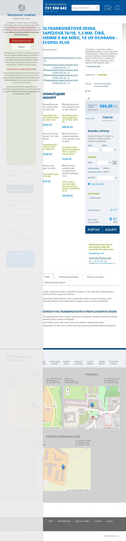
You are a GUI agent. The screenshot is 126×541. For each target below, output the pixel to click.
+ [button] (67, 389)
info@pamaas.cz (52, 381)
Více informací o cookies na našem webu (21, 69)
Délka (90, 145)
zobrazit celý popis (93, 66)
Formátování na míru (55, 363)
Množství (91, 177)
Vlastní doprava (90, 363)
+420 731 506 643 (100, 261)
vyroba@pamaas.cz (82, 443)
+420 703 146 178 (113, 379)
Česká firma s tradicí (113, 363)
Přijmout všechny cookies (21, 41)
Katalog (109, 521)
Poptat (94, 229)
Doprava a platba (82, 521)
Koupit (111, 229)
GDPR (50, 521)
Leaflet (97, 428)
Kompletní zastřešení (78, 363)
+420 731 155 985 (84, 441)
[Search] (97, 8)
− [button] (67, 393)
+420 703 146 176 (55, 379)
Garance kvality (66, 363)
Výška (104, 145)
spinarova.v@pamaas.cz (105, 263)
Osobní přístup (102, 363)
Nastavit (21, 47)
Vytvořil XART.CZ (110, 536)
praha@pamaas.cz (111, 381)
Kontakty (98, 521)
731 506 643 (56, 8)
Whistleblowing (64, 521)
